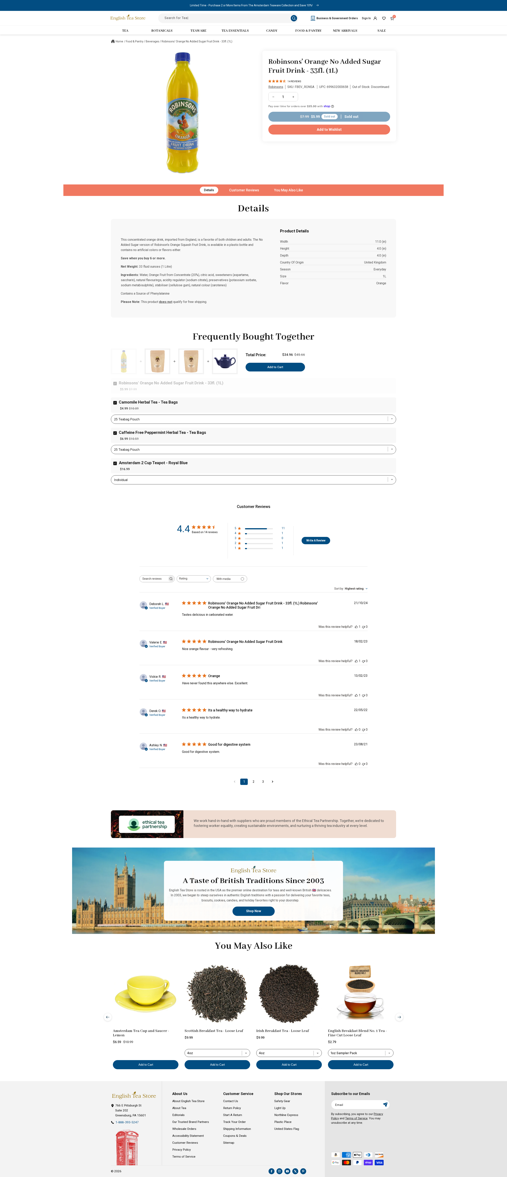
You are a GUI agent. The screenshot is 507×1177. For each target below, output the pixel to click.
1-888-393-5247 (127, 1122)
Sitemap (228, 1143)
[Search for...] (294, 18)
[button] (392, 18)
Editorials (178, 1115)
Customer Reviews (244, 190)
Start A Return (232, 1115)
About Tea (179, 1108)
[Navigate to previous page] (234, 782)
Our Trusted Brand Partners (190, 1122)
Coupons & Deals (235, 1136)
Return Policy (232, 1108)
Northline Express (286, 1115)
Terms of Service (183, 1156)
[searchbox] (153, 579)
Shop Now (253, 911)
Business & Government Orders (337, 18)
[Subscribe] (385, 1104)
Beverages (152, 41)
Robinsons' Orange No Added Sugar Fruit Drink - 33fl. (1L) (197, 41)
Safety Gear (282, 1101)
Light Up (280, 1108)
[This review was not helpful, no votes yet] (363, 627)
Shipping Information (237, 1129)
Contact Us (230, 1101)
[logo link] (134, 1095)
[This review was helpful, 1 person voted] (356, 627)
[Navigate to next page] (272, 782)
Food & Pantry (134, 41)
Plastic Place (283, 1122)
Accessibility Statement (188, 1136)
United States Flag (286, 1129)
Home (119, 41)
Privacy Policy (181, 1149)
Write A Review (315, 540)
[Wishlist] (383, 18)
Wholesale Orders (184, 1129)
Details (209, 190)
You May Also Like (288, 190)
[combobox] (194, 578)
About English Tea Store (188, 1101)
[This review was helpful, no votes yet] (356, 729)
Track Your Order (234, 1122)
